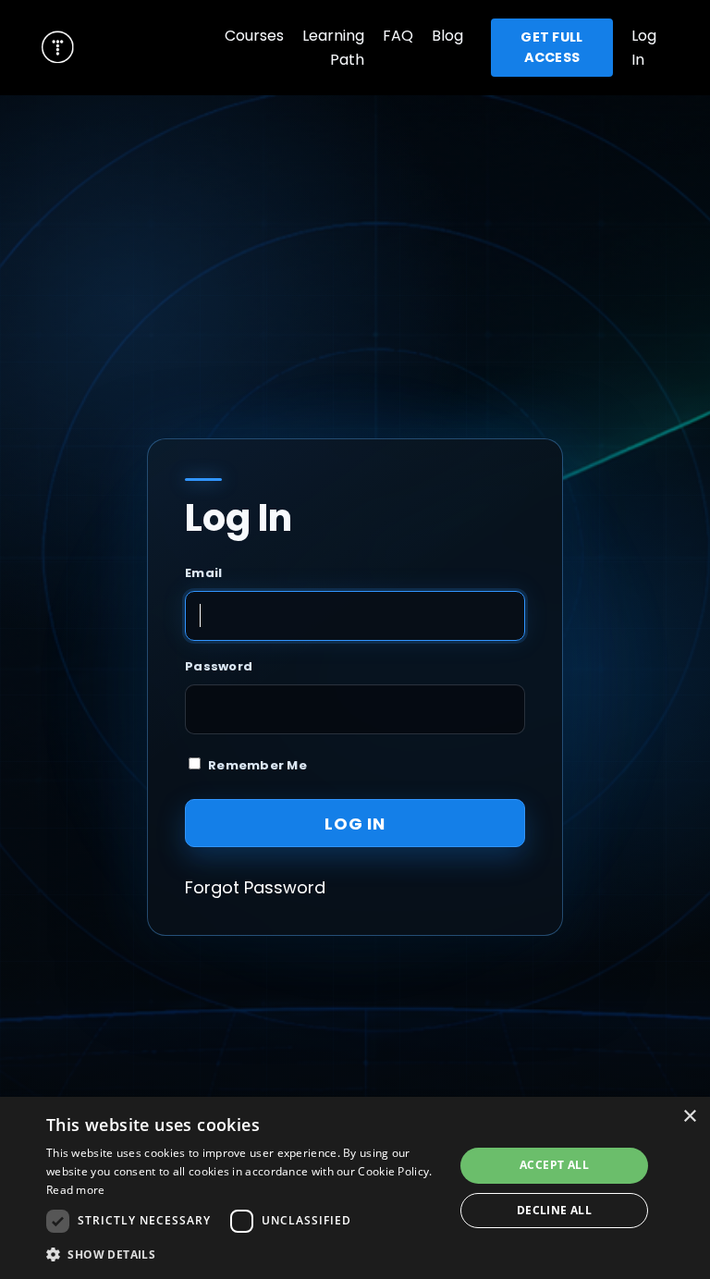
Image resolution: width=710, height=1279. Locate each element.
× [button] (689, 1117)
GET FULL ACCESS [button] (551, 47)
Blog (447, 35)
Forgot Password (255, 887)
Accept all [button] (554, 1165)
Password (218, 666)
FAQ (398, 35)
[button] (244, 1254)
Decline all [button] (554, 1210)
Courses (254, 35)
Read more (75, 1190)
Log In (354, 823)
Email (203, 573)
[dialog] (355, 1188)
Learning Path (333, 47)
